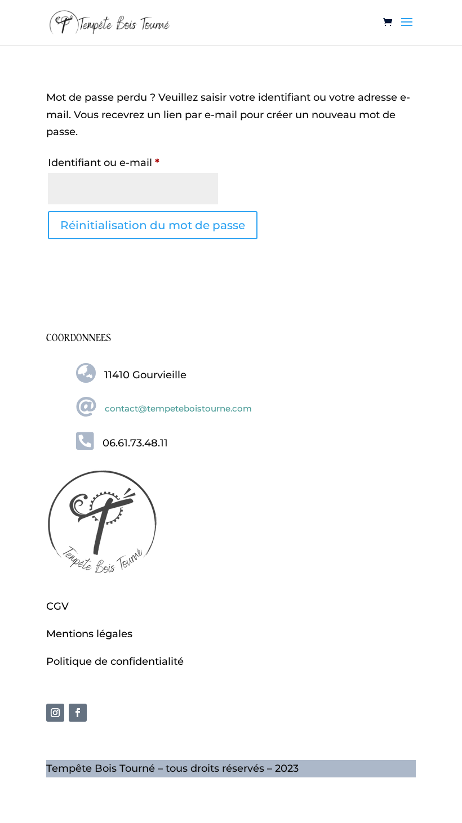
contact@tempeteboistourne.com (178, 408)
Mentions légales (89, 634)
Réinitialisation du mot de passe (152, 225)
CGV (57, 606)
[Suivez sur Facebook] (78, 713)
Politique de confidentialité (115, 661)
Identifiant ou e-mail (132, 162)
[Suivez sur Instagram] (55, 713)
